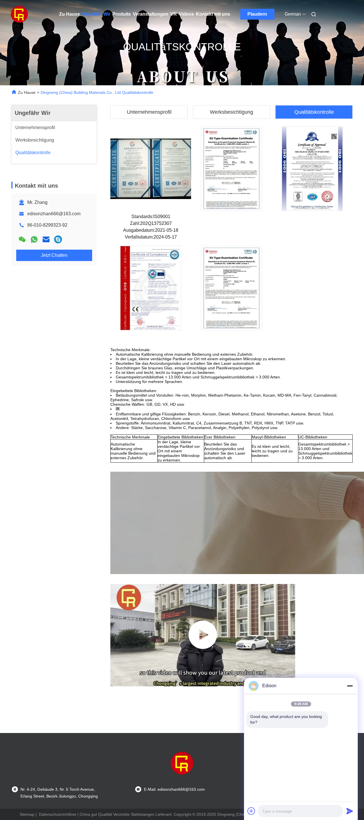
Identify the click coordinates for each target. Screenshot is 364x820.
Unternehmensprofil (149, 112)
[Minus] (349, 685)
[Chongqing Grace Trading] (202, 635)
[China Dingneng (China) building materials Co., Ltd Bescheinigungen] (150, 168)
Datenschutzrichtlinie (57, 814)
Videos (186, 14)
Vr (173, 14)
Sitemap (27, 814)
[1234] (58, 239)
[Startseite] (19, 14)
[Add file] (251, 811)
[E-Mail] (46, 239)
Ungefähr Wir (96, 14)
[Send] (349, 811)
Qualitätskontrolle (314, 112)
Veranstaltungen (150, 14)
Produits (121, 14)
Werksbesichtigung (231, 112)
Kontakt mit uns (213, 14)
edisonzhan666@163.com (53, 213)
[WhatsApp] (34, 239)
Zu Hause (69, 14)
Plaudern (257, 14)
